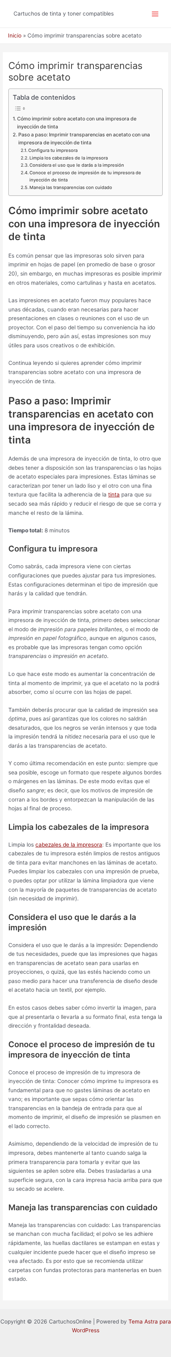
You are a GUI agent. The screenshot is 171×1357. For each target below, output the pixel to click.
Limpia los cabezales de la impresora (68, 158)
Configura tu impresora (53, 150)
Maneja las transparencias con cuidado (70, 187)
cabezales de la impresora (68, 844)
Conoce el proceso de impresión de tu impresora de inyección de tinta (85, 176)
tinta (114, 494)
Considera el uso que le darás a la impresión (76, 165)
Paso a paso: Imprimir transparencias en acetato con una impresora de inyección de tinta (84, 139)
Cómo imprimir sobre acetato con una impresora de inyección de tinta (76, 123)
